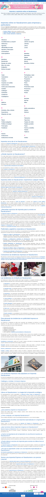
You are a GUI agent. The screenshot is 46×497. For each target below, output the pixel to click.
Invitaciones (4, 135)
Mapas (26, 57)
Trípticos (26, 131)
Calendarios (4, 77)
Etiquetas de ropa (6, 114)
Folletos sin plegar (6, 124)
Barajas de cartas (6, 63)
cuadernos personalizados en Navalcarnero (21, 331)
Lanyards (26, 39)
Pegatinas (27, 80)
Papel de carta (28, 77)
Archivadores (5, 51)
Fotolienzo (4, 127)
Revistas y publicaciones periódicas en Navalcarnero (16, 239)
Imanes (3, 133)
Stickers (26, 112)
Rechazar (41, 493)
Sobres (26, 110)
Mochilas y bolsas (29, 63)
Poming (26, 84)
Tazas (25, 125)
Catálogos (4, 90)
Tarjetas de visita (7, 32)
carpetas (13, 32)
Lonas (26, 47)
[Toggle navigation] (1, 3)
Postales (26, 90)
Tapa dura (27, 120)
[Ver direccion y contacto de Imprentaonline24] (37, 487)
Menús (26, 61)
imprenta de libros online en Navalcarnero (30, 394)
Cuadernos (4, 94)
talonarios (13, 33)
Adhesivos (4, 43)
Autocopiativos (5, 53)
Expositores (4, 112)
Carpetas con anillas (7, 82)
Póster (26, 92)
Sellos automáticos (29, 108)
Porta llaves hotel (29, 86)
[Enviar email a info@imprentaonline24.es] (34, 487)
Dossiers (3, 104)
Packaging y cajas (29, 75)
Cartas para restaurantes (8, 86)
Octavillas (27, 69)
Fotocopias (4, 125)
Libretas (26, 43)
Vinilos (26, 137)
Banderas (4, 59)
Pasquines (27, 79)
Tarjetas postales (29, 124)
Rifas (25, 102)
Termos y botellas (29, 127)
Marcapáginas (28, 59)
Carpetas (3, 80)
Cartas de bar (5, 84)
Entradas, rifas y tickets (7, 110)
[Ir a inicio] (7, 3)
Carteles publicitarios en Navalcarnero (12, 243)
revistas (8, 33)
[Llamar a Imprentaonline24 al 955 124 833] (31, 487)
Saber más (36, 493)
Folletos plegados (6, 122)
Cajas (3, 75)
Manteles (26, 53)
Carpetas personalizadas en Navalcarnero (12, 251)
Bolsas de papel (5, 69)
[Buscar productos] (43, 3)
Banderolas (4, 61)
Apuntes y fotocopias (7, 49)
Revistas (26, 98)
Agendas (3, 45)
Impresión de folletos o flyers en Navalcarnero (14, 247)
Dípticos (3, 102)
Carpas (3, 79)
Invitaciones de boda (7, 137)
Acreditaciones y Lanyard (8, 41)
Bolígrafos (4, 67)
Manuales (27, 55)
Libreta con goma (29, 41)
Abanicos (4, 39)
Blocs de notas (5, 65)
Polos (25, 82)
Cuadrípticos (5, 96)
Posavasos (27, 88)
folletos (9, 31)
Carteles (5, 31)
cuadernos (18, 33)
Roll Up (26, 100)
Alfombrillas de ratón (7, 47)
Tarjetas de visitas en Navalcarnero (11, 234)
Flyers (3, 120)
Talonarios (27, 118)
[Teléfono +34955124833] (41, 3)
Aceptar (23, 495)
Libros (4, 33)
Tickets (26, 129)
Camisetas (4, 92)
